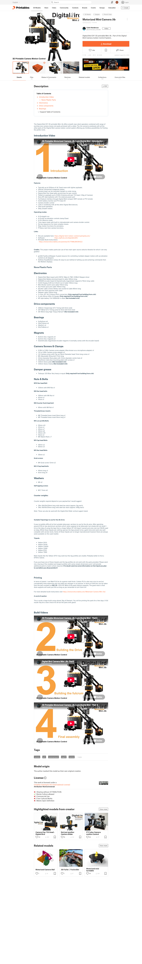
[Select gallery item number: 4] (73, 865)
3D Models (88, 14)
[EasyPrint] (112, 2)
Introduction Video (46, 97)
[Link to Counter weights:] (35, 497)
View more (103, 809)
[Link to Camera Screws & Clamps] (65, 346)
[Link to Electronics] (48, 273)
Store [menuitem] (46, 8)
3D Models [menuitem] (37, 8)
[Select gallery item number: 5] (99, 865)
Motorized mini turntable (92, 870)
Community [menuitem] (64, 8)
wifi (44, 757)
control (71, 757)
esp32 (64, 757)
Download (107, 44)
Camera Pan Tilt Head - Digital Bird (45, 833)
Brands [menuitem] (84, 8)
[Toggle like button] (37, 837)
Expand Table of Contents (50, 112)
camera (37, 757)
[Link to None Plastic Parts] (53, 267)
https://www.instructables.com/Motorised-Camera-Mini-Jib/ (84, 592)
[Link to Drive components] (56, 303)
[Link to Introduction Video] (56, 135)
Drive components (46, 106)
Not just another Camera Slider (67, 833)
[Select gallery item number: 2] (46, 865)
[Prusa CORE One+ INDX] (106, 64)
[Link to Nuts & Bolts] (49, 378)
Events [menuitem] (93, 8)
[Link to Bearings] (45, 317)
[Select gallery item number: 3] (96, 865)
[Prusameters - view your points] (117, 2)
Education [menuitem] (112, 8)
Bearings (42, 109)
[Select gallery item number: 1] (44, 865)
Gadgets (97, 14)
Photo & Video (108, 14)
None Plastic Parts (48, 100)
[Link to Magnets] (45, 332)
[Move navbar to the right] (118, 8)
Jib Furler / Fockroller (70, 870)
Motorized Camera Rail (45, 870)
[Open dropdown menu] (127, 19)
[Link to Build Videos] (49, 612)
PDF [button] (105, 86)
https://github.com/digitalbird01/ (66, 238)
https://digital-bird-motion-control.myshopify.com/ (72, 236)
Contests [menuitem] (75, 8)
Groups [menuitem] (102, 8)
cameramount (53, 757)
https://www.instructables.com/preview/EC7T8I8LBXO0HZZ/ (61, 242)
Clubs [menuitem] (54, 8)
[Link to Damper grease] (52, 369)
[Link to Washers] (45, 478)
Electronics (43, 103)
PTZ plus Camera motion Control (93, 833)
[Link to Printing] (43, 577)
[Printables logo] (21, 8)
